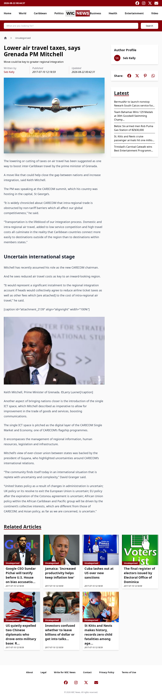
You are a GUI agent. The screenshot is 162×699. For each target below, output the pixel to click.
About (29, 672)
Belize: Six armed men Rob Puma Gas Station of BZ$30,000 (133, 128)
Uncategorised (23, 37)
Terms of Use (129, 672)
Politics (59, 13)
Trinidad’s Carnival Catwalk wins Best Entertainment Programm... (133, 148)
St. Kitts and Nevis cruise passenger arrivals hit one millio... (134, 138)
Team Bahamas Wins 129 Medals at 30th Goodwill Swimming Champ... (133, 115)
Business (95, 13)
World (22, 13)
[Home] (5, 38)
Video (154, 13)
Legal (43, 672)
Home (7, 13)
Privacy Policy (106, 672)
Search (149, 25)
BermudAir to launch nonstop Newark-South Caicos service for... (134, 103)
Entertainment (134, 13)
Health (113, 13)
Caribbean (40, 13)
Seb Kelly (9, 72)
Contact (87, 672)
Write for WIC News (64, 672)
